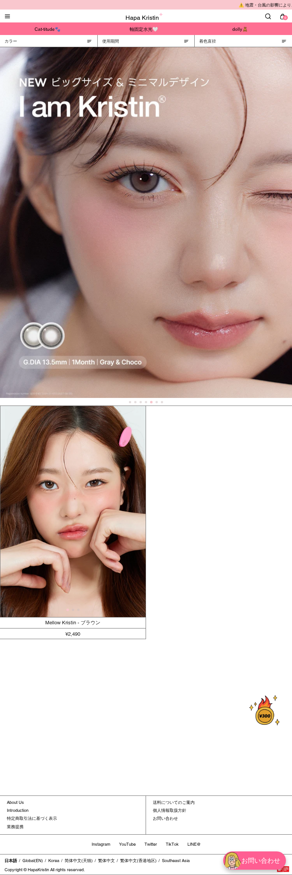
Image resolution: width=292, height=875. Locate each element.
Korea (53, 860)
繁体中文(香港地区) (138, 860)
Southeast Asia (176, 860)
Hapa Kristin (142, 17)
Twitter (150, 844)
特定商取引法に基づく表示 (32, 818)
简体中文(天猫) (79, 860)
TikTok (172, 844)
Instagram (101, 844)
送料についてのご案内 (174, 802)
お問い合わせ (165, 818)
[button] (67, 610)
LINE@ (194, 844)
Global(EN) (32, 860)
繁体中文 (106, 860)
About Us (15, 802)
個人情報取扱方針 (169, 810)
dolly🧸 (240, 29)
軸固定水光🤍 (144, 29)
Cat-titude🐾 (47, 29)
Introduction (18, 810)
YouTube (127, 844)
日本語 (11, 860)
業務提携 (15, 826)
